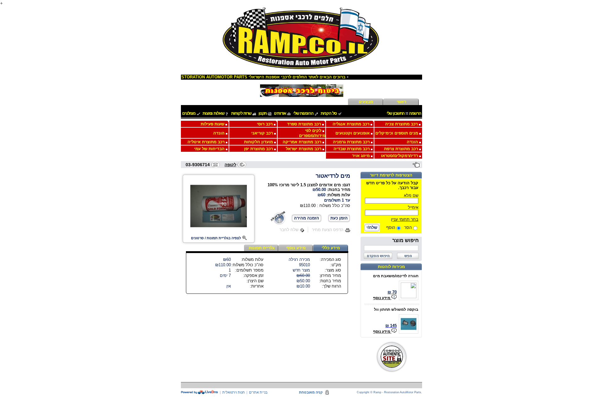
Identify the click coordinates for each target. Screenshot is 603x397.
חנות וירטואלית (233, 392)
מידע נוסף (382, 298)
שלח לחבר (289, 229)
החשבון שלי (396, 113)
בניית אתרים (258, 392)
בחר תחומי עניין (404, 219)
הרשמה (415, 113)
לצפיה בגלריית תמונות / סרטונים (216, 238)
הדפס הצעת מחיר (327, 229)
